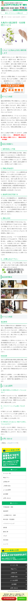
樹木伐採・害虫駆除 (8, 519)
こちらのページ (11, 443)
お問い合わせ (7, 498)
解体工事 (5, 532)
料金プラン (6, 477)
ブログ (5, 536)
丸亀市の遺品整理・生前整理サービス (14, 17)
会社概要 (5, 494)
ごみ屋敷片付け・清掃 (9, 515)
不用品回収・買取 (8, 507)
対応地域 (9, 17)
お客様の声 (6, 482)
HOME (4, 17)
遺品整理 (5, 511)
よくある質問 (7, 490)
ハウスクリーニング (8, 523)
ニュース (5, 544)
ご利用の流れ (7, 486)
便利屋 (5, 527)
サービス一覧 (7, 473)
